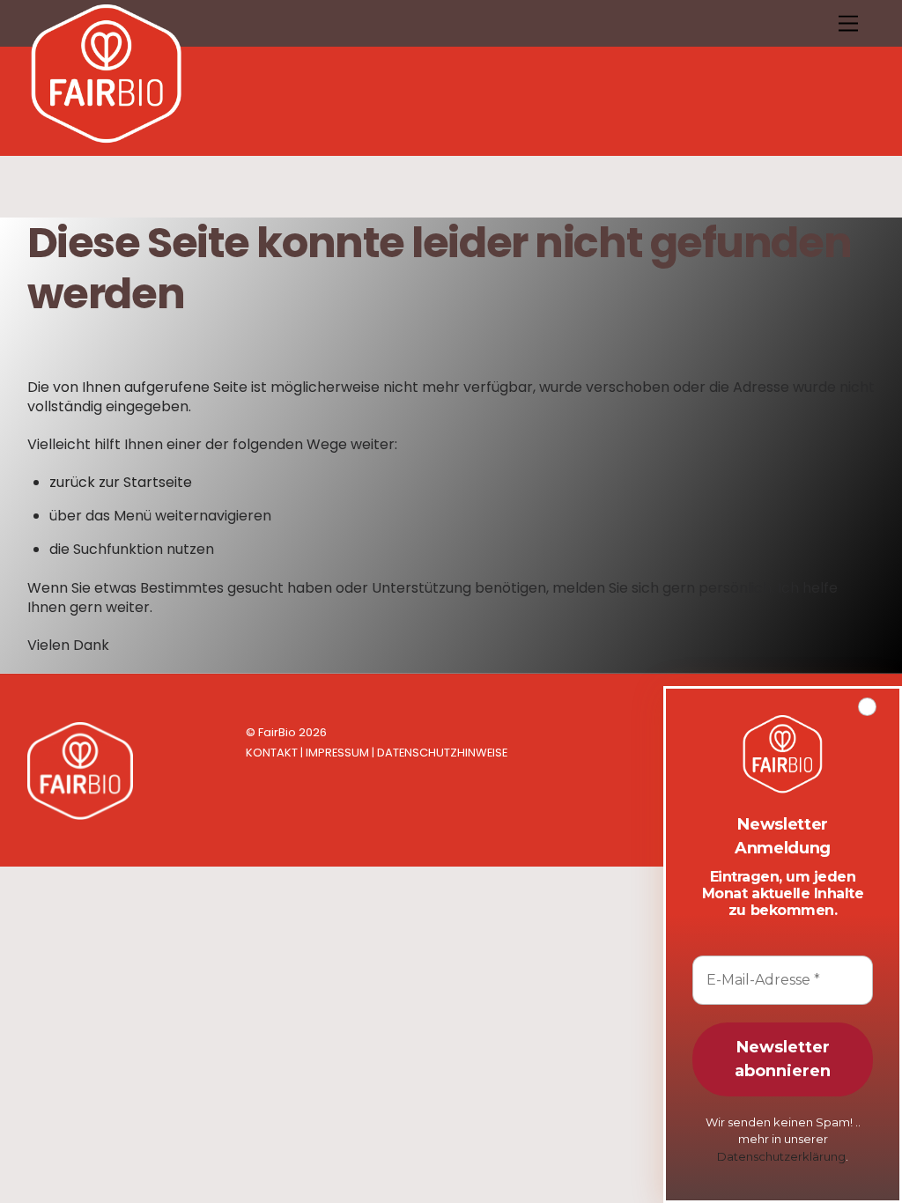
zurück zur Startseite (120, 482)
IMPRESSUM (337, 752)
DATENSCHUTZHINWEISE (442, 752)
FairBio (277, 732)
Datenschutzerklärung (781, 1156)
